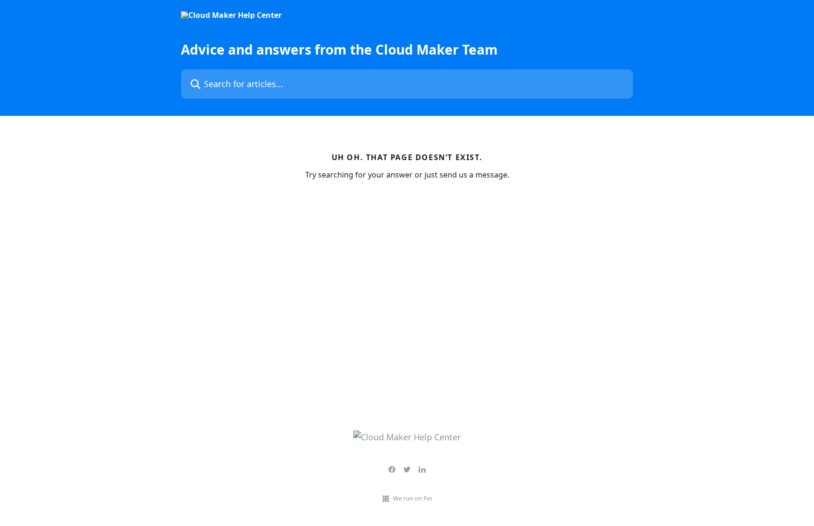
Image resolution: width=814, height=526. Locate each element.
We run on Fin (412, 498)
